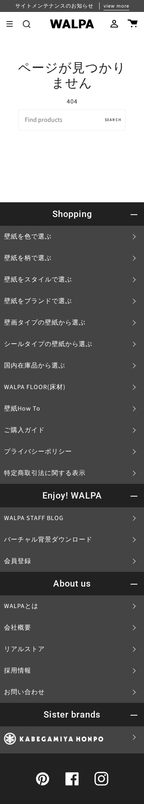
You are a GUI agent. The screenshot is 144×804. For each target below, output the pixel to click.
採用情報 (17, 670)
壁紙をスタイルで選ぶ (38, 279)
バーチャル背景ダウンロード (48, 539)
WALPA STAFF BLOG (34, 518)
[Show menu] (12, 24)
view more (116, 6)
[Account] (114, 24)
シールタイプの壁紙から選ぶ (48, 344)
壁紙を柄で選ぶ (28, 258)
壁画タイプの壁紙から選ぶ (45, 322)
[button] (26, 24)
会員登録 (17, 561)
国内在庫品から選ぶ (34, 365)
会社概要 (17, 627)
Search (113, 120)
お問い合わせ (24, 692)
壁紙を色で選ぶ (28, 236)
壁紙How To (22, 408)
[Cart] (133, 24)
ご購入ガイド (24, 430)
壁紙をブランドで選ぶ (38, 301)
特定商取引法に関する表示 (45, 473)
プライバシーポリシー (38, 451)
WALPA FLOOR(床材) (35, 387)
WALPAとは (21, 606)
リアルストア (24, 649)
